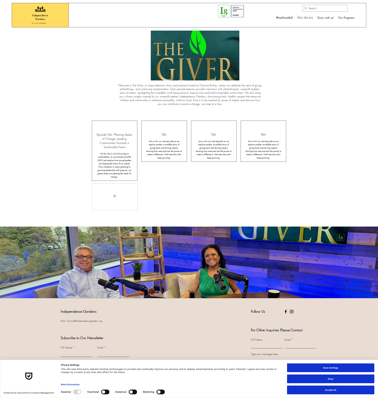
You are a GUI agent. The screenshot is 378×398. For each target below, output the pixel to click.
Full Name (66, 347)
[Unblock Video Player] (114, 197)
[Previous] (16, 262)
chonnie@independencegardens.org (84, 320)
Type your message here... (265, 354)
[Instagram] (291, 311)
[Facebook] (285, 311)
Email (100, 347)
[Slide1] (189, 290)
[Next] (361, 262)
